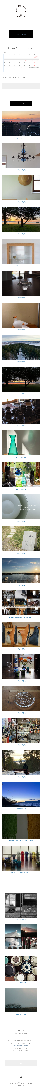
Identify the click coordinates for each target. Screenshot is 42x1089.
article (24, 34)
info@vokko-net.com (21, 1045)
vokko (17, 34)
